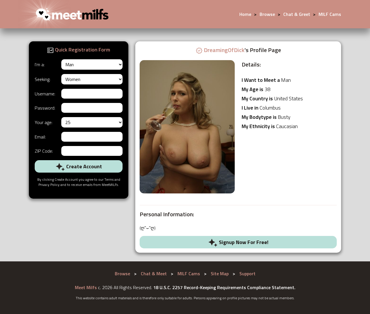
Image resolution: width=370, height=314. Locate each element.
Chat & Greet (296, 14)
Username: (45, 93)
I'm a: (40, 64)
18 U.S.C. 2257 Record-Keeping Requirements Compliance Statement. (224, 287)
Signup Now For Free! (243, 242)
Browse (267, 14)
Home (245, 14)
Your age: (43, 122)
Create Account (83, 166)
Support (247, 273)
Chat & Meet (154, 273)
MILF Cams (330, 14)
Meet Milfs (86, 287)
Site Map (220, 273)
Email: (40, 136)
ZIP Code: (44, 150)
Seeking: (42, 79)
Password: (45, 107)
